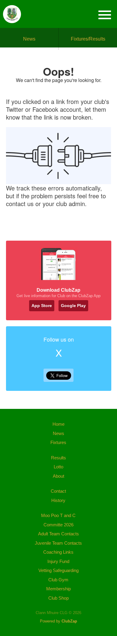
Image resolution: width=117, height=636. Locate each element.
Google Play (73, 305)
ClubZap (69, 621)
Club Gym (58, 579)
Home (58, 424)
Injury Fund (58, 561)
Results (58, 457)
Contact (58, 491)
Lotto (58, 466)
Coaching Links (58, 552)
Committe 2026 (59, 524)
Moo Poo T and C (58, 515)
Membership (58, 588)
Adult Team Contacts (58, 533)
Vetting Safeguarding (58, 570)
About (58, 476)
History (58, 500)
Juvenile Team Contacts (58, 543)
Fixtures (58, 442)
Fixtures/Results (88, 38)
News (29, 38)
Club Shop (58, 598)
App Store (42, 305)
